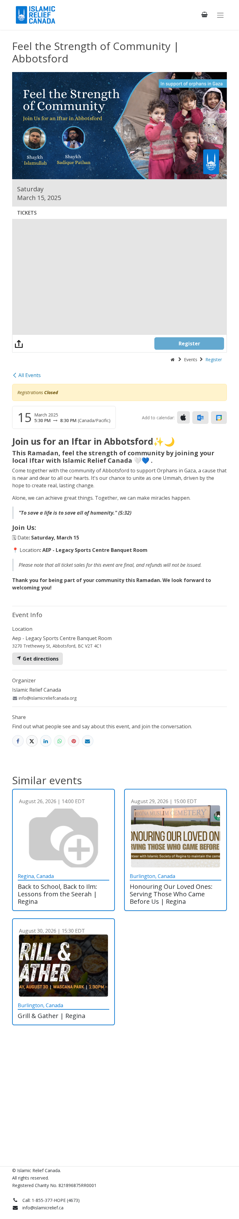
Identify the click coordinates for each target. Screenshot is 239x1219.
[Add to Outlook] (200, 417)
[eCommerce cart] (204, 14)
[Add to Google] (219, 417)
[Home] (173, 359)
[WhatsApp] (59, 741)
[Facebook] (18, 741)
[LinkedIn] (46, 741)
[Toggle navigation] (220, 15)
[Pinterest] (73, 741)
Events (190, 359)
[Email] (87, 741)
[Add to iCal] (183, 417)
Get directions (40, 658)
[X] (32, 741)
